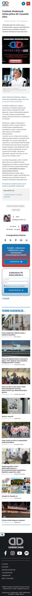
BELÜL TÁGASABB (7, 578)
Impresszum (6, 592)
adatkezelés (16, 286)
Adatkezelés (14, 592)
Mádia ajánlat (20, 594)
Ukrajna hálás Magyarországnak (13, 520)
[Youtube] (19, 553)
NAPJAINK (5, 567)
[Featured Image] (16, 322)
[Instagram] (12, 553)
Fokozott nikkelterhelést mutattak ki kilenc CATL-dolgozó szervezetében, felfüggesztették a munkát (15, 360)
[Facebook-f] (5, 553)
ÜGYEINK (5, 564)
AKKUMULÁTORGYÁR (8, 570)
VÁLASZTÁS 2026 (7, 572)
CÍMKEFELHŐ (6, 575)
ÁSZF (20, 592)
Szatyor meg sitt (7, 416)
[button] (16, 261)
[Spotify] (26, 553)
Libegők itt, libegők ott (9, 496)
